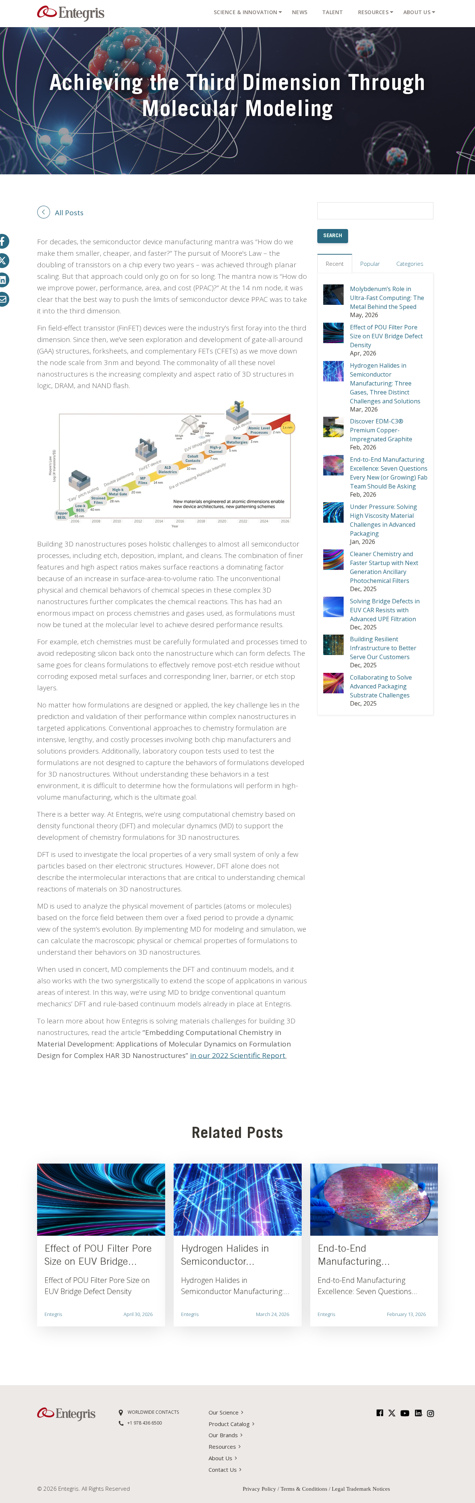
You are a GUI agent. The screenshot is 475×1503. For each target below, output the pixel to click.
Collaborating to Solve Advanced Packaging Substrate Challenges (381, 686)
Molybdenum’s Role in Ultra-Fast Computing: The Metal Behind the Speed (387, 298)
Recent (335, 263)
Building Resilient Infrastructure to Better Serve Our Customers (383, 648)
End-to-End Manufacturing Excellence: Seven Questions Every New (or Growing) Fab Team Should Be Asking (389, 472)
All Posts (69, 212)
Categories (409, 263)
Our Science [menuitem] (224, 1412)
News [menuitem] (299, 12)
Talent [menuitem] (332, 12)
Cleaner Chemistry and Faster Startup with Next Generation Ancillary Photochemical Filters (384, 567)
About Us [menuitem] (416, 12)
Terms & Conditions (304, 1489)
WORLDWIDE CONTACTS (153, 1412)
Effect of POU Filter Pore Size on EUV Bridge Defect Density (386, 336)
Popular (370, 263)
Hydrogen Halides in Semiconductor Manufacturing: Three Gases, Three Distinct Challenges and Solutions (385, 383)
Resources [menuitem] (373, 12)
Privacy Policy (260, 1489)
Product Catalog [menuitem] (229, 1424)
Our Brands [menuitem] (223, 1435)
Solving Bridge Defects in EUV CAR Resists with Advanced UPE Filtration (385, 610)
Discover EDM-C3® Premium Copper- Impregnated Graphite (381, 430)
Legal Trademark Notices (361, 1489)
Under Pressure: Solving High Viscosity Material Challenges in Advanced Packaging (383, 520)
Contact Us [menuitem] (223, 1469)
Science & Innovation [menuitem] (245, 12)
